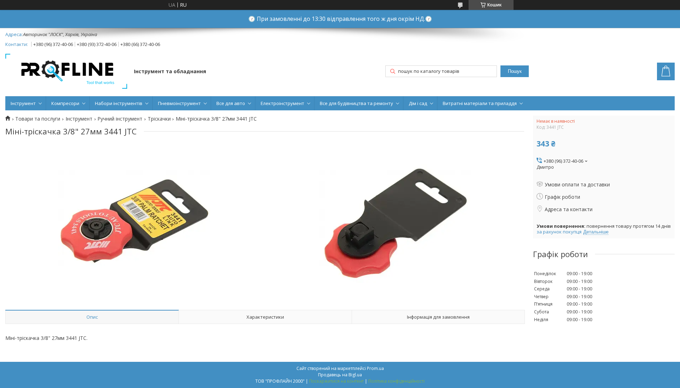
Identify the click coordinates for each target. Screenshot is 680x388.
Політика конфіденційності (396, 381)
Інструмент (23, 103)
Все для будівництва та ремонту (356, 103)
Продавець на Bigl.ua (340, 375)
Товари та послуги (37, 119)
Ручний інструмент (119, 119)
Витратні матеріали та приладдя (480, 103)
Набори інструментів (118, 103)
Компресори (65, 103)
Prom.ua (375, 368)
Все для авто (230, 103)
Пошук (515, 71)
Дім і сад (418, 103)
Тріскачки (159, 119)
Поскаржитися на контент (336, 381)
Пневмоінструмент (179, 103)
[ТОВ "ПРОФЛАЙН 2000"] (66, 72)
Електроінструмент (282, 103)
